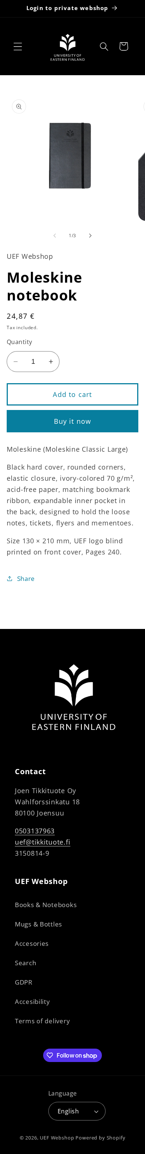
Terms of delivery (42, 1021)
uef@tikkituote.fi (42, 841)
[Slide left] (54, 236)
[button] (18, 46)
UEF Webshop (57, 1137)
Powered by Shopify (100, 1137)
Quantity (19, 342)
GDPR (24, 982)
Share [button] (26, 578)
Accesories (32, 943)
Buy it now (72, 421)
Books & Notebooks (46, 904)
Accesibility (32, 1001)
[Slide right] (90, 236)
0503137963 (35, 830)
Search (25, 963)
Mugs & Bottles (38, 924)
